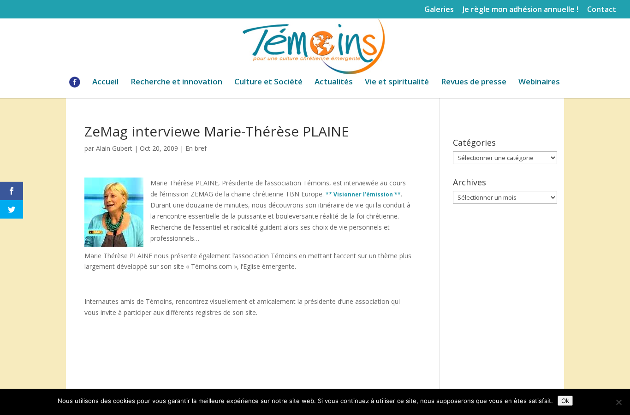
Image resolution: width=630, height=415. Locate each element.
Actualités (334, 82)
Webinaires (539, 82)
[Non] (618, 402)
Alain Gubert (114, 148)
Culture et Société (268, 82)
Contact (601, 10)
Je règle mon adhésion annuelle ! (520, 10)
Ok (565, 400)
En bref (196, 148)
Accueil (105, 82)
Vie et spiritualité (397, 82)
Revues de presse (473, 82)
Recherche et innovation (176, 82)
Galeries (439, 10)
